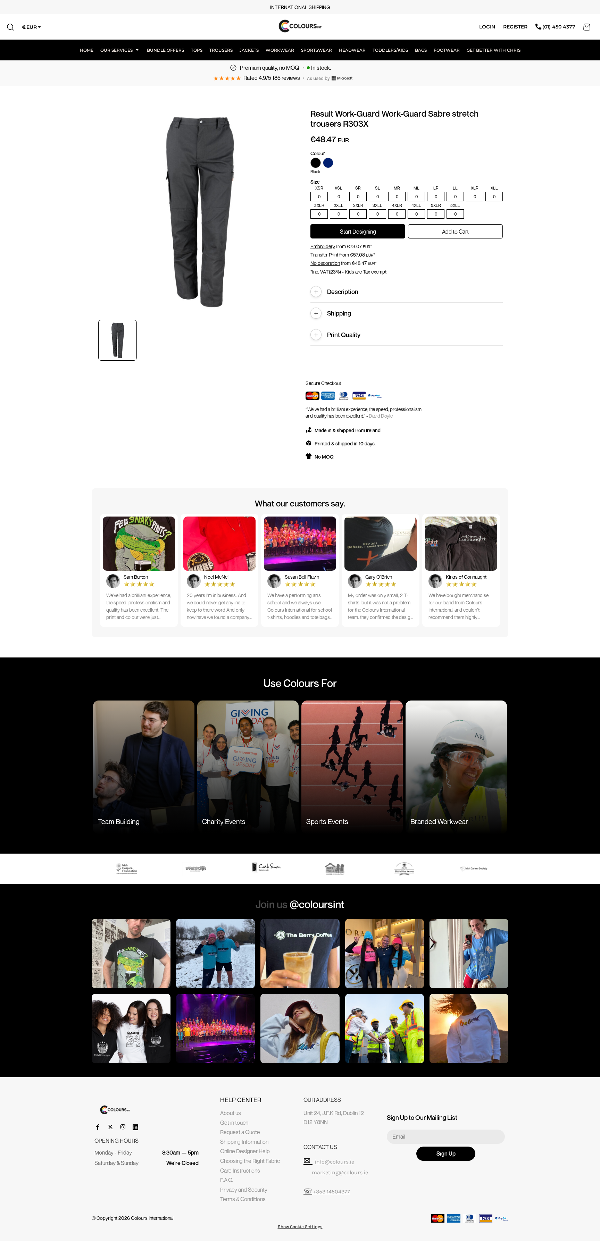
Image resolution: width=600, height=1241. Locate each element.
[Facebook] (97, 1127)
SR (358, 188)
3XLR (358, 205)
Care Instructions (240, 1170)
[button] (120, 50)
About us (230, 1112)
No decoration (325, 263)
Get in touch (234, 1122)
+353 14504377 (331, 1191)
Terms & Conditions (243, 1199)
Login (487, 27)
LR (436, 188)
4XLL (416, 205)
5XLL (455, 205)
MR (397, 188)
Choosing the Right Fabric (250, 1160)
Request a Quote (240, 1132)
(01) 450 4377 (558, 27)
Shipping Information (244, 1141)
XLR (474, 188)
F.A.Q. (226, 1179)
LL (455, 188)
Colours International (152, 1218)
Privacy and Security (243, 1189)
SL (377, 188)
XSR (319, 188)
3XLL (377, 205)
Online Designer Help (245, 1151)
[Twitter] (110, 1127)
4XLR (397, 205)
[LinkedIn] (135, 1127)
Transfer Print (324, 255)
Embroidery (322, 246)
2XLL (338, 205)
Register (515, 27)
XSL (338, 188)
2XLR (319, 205)
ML (416, 188)
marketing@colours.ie (340, 1172)
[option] (136, 869)
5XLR (436, 205)
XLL (494, 188)
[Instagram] (122, 1127)
